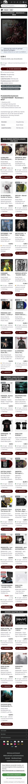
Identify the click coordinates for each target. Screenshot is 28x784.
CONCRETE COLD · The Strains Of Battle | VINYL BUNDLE (6, 510)
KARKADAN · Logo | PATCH (21, 629)
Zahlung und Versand (13, 753)
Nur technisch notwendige (14, 778)
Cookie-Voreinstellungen (14, 760)
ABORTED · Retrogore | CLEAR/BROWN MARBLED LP (20, 472)
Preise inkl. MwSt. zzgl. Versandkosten (11, 59)
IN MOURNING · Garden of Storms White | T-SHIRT (6, 196)
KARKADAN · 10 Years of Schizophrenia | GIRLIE (6, 434)
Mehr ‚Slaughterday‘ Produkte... (11, 86)
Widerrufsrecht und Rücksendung (13, 755)
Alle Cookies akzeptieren (14, 775)
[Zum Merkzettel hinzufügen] (11, 144)
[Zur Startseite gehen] (5, 2)
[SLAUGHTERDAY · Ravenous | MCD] (14, 31)
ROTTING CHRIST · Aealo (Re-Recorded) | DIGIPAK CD (7, 351)
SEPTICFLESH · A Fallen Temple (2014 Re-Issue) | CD (20, 234)
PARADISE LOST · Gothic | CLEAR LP (7, 313)
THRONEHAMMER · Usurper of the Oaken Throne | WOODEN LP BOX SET (6, 586)
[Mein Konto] (17, 2)
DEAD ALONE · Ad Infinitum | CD (6, 629)
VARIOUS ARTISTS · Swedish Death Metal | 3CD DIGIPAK (21, 274)
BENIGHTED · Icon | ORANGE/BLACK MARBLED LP (6, 548)
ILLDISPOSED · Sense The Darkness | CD (20, 351)
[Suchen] (25, 5)
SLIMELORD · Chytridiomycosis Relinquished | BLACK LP (6, 158)
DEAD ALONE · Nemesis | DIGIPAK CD (5, 667)
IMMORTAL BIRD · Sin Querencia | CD (21, 158)
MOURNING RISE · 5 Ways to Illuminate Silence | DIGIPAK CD (21, 396)
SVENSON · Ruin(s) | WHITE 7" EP (7, 396)
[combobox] (12, 5)
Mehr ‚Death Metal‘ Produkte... (10, 89)
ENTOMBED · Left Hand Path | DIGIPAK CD (6, 234)
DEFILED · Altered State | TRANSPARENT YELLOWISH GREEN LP (20, 196)
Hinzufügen (8, 177)
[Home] (2, 10)
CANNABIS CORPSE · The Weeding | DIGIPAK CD (5, 274)
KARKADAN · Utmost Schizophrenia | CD (20, 667)
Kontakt (7, 758)
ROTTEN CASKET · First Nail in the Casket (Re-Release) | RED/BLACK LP (6, 472)
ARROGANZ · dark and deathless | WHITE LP (21, 548)
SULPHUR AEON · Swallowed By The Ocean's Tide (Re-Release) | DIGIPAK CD (6, 705)
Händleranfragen (16, 758)
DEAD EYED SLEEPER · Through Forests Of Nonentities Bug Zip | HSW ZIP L (21, 586)
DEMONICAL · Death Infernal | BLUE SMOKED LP (21, 313)
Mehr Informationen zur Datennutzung (13, 770)
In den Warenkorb (15, 69)
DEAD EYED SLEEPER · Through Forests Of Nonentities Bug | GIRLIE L (20, 434)
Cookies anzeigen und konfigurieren (14, 782)
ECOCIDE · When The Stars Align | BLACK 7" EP (20, 510)
